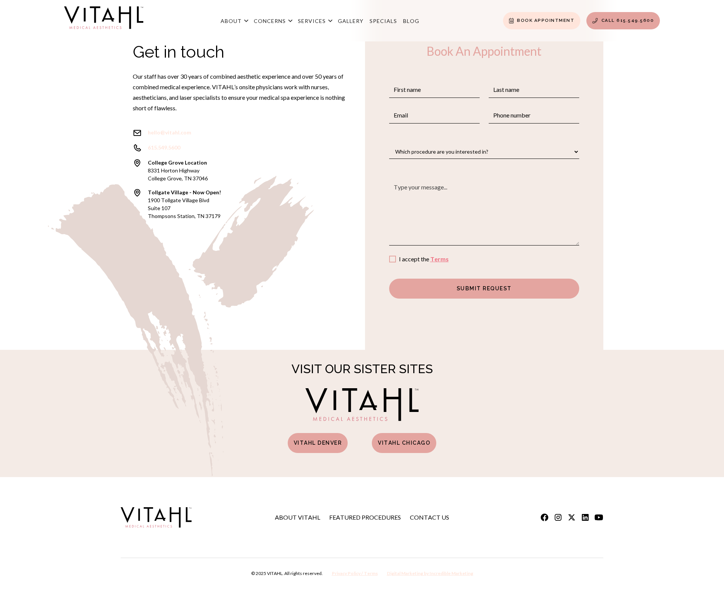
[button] (234, 20)
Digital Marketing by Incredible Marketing (430, 573)
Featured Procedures (365, 517)
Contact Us (429, 517)
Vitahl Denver (318, 443)
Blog (411, 21)
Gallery (351, 21)
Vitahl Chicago (404, 443)
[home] (103, 20)
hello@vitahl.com (169, 132)
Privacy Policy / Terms (355, 573)
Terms (439, 258)
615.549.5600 (164, 147)
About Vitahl (297, 517)
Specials (383, 21)
